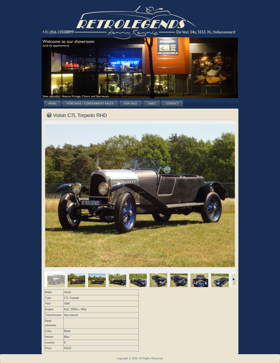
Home (52, 103)
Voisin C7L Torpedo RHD (80, 115)
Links (152, 103)
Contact (172, 103)
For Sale (130, 103)
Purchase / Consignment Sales (90, 103)
